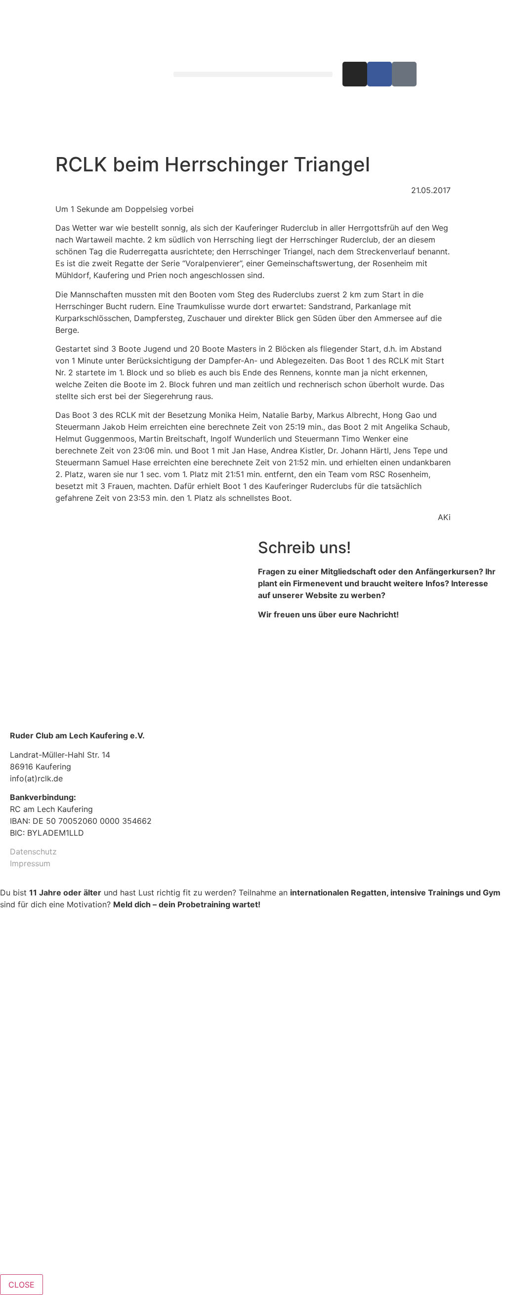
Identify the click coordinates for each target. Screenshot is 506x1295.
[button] (252, 74)
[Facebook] (379, 74)
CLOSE (21, 1285)
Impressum (30, 863)
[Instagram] (354, 74)
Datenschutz (33, 851)
